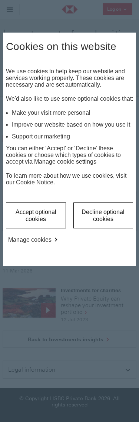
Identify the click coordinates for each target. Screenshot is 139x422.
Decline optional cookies (103, 215)
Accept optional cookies (36, 215)
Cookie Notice (34, 182)
